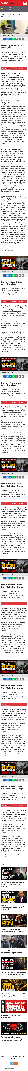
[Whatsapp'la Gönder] (13, 39)
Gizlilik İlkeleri (22, 1056)
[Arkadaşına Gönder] (16, 39)
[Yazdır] (20, 39)
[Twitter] (7, 39)
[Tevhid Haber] (7, 3)
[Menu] (25, 3)
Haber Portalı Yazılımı (9, 1068)
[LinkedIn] (10, 39)
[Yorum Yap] (23, 39)
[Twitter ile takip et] (12, 1063)
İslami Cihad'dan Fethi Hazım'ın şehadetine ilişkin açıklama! (14, 9)
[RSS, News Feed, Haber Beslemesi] (16, 1063)
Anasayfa (3, 1056)
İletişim (15, 1056)
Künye (9, 1056)
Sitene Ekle (13, 1058)
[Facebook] (5, 39)
